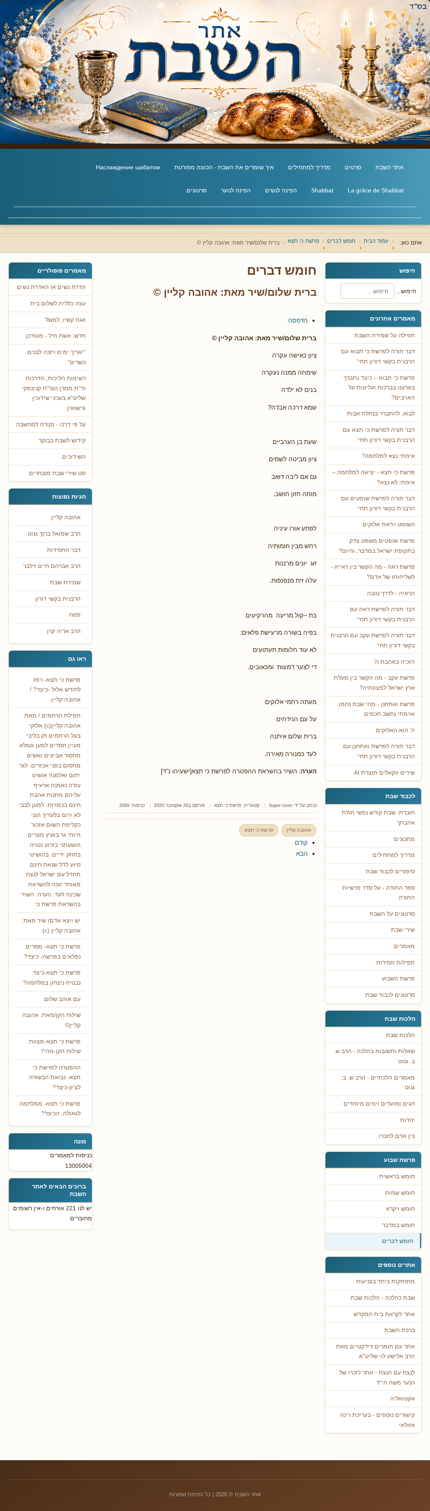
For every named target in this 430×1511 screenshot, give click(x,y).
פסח (75, 615)
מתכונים (404, 839)
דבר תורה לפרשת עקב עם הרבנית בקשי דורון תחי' (372, 640)
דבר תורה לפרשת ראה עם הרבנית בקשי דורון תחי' (382, 614)
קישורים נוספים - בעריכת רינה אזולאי (377, 1420)
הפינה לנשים (281, 190)
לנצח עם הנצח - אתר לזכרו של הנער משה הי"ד (377, 1377)
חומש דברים (397, 1241)
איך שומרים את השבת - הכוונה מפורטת (224, 167)
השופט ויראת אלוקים (388, 524)
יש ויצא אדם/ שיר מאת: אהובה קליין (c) (51, 925)
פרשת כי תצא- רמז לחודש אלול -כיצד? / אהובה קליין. (55, 690)
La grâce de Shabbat (376, 190)
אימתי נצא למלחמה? (388, 456)
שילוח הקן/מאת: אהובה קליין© (51, 1020)
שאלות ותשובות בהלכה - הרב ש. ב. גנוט (374, 1056)
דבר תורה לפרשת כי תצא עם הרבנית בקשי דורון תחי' (379, 435)
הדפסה (298, 320)
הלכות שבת (400, 1035)
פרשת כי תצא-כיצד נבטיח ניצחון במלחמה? (52, 978)
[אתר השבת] (215, 72)
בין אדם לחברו (397, 1136)
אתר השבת (389, 167)
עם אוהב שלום (62, 999)
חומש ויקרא (400, 1209)
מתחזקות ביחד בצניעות (385, 1281)
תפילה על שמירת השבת (384, 335)
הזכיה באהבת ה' (394, 662)
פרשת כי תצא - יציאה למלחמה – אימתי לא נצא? (373, 477)
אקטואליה (402, 1398)
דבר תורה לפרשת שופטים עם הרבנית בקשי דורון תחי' (378, 503)
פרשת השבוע (398, 978)
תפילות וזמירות (395, 962)
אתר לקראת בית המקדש (384, 1314)
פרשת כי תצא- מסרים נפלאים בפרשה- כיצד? (52, 951)
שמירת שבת (65, 582)
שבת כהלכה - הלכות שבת (383, 1298)
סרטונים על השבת (392, 914)
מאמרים (404, 946)
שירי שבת (403, 930)
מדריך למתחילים (309, 167)
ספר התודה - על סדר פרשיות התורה (378, 893)
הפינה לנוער (236, 190)
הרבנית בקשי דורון (58, 599)
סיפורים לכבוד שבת (390, 871)
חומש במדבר (398, 1225)
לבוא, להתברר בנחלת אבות (381, 413)
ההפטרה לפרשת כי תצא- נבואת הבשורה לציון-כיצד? (55, 1077)
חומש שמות (400, 1193)
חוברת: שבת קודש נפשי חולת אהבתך (378, 817)
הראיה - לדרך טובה (391, 593)
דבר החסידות (64, 550)
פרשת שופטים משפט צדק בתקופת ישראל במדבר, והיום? (376, 546)
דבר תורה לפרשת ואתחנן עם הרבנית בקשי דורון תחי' (379, 751)
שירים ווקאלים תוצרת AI (384, 773)
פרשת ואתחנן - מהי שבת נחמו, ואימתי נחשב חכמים (376, 709)
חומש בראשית (397, 1176)
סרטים (353, 167)
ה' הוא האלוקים (395, 730)
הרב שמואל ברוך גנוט (54, 534)
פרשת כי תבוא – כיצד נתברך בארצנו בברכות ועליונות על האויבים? (379, 388)
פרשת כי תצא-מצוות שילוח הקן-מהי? (55, 1046)
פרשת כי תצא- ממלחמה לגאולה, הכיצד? (50, 1109)
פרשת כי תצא (227, 805)
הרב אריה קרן (64, 631)
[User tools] (316, 312)
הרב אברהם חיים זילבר (52, 566)
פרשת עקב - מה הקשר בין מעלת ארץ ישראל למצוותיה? (374, 683)
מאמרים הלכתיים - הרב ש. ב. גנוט (378, 1083)
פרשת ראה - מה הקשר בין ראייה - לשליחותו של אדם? (372, 572)
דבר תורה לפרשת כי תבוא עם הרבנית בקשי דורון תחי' (378, 356)
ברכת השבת (399, 1330)
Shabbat (322, 190)
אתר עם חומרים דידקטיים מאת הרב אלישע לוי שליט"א (375, 1351)
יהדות (407, 1120)
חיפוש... (406, 291)
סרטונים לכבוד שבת (390, 995)
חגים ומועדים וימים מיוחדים (379, 1104)
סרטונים (196, 190)
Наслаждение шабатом (128, 167)
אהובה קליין (298, 830)
